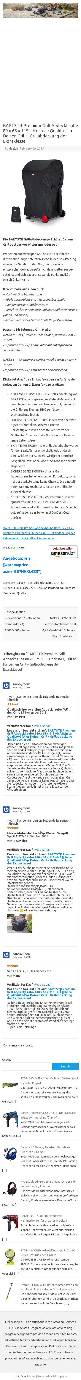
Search (6, 1059)
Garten (20, 582)
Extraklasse (21, 587)
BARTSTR (60, 582)
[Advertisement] (40, 72)
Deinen (7, 587)
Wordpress (60, 1376)
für (33, 587)
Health (13, 148)
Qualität (22, 593)
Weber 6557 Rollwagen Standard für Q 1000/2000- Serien (22, 624)
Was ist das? (43, 726)
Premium (9, 593)
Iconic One (19, 1376)
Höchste (70, 587)
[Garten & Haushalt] (40, 16)
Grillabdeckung (53, 587)
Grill (39, 587)
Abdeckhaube (43, 582)
